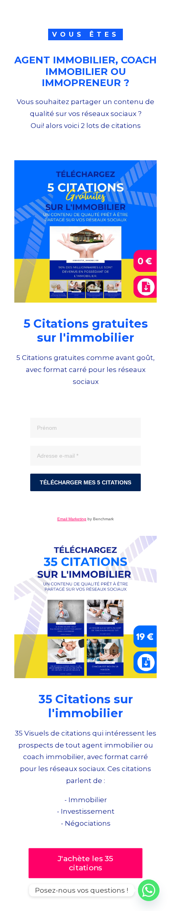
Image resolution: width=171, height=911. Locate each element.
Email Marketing (71, 519)
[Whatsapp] (148, 890)
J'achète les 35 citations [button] (87, 863)
